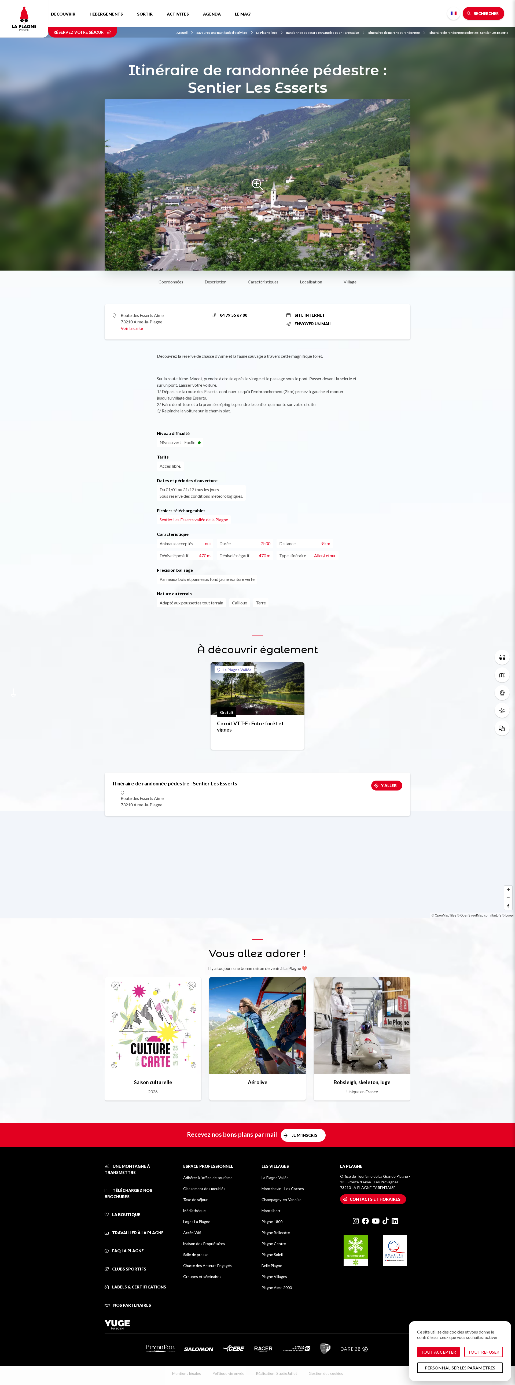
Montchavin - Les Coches (283, 1188)
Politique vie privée (228, 1373)
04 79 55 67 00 (233, 315)
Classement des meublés (204, 1188)
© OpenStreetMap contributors (479, 915)
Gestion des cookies (326, 1373)
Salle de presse (195, 1254)
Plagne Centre (274, 1243)
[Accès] (502, 728)
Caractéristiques (263, 281)
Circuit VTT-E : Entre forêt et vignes (250, 726)
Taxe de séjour (195, 1199)
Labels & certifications (138, 1286)
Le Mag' (243, 14)
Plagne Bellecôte (276, 1232)
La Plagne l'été (266, 33)
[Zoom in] (508, 890)
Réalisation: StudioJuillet (276, 1373)
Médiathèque (194, 1210)
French (454, 13)
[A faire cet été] (502, 657)
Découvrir (63, 14)
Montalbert (271, 1210)
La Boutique (125, 1214)
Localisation (311, 281)
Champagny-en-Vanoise (281, 1199)
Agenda (212, 14)
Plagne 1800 (272, 1221)
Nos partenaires (131, 1305)
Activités (178, 14)
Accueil (181, 33)
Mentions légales (186, 1373)
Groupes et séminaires (202, 1276)
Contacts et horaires (375, 1199)
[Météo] (502, 710)
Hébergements (106, 14)
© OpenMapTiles (444, 915)
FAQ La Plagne (127, 1250)
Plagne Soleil (272, 1254)
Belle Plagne (272, 1265)
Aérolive (257, 1082)
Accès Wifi (192, 1232)
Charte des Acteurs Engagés (207, 1265)
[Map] (257, 864)
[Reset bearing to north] (508, 906)
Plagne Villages (274, 1276)
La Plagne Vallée (237, 669)
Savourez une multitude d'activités (221, 33)
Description (215, 281)
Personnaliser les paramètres (460, 1367)
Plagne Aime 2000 (277, 1287)
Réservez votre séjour (79, 32)
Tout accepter (438, 1351)
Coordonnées (171, 281)
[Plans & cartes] (502, 674)
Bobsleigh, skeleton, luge (362, 1082)
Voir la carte (132, 328)
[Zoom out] (508, 898)
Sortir (145, 14)
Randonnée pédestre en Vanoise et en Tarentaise (322, 33)
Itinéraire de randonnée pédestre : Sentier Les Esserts (468, 33)
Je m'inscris (304, 1135)
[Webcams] (502, 692)
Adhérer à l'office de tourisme (208, 1177)
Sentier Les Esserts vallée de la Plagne (194, 519)
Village (350, 281)
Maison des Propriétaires (204, 1243)
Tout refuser (483, 1351)
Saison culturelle (153, 1082)
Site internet (310, 315)
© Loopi (508, 915)
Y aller (389, 785)
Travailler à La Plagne (137, 1232)
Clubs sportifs (128, 1268)
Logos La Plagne (196, 1221)
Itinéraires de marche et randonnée (394, 33)
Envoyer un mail (313, 323)
